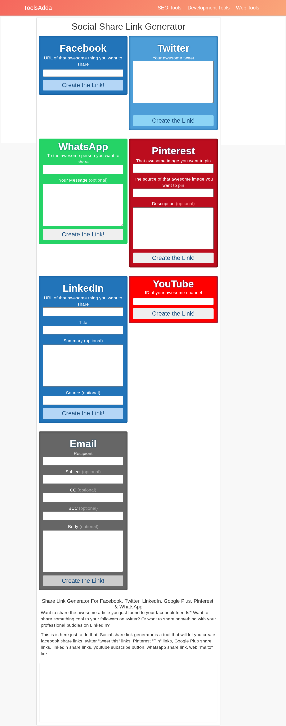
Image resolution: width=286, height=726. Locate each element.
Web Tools (247, 7)
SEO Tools (169, 7)
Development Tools (209, 7)
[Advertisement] (128, 692)
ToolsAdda (38, 7)
